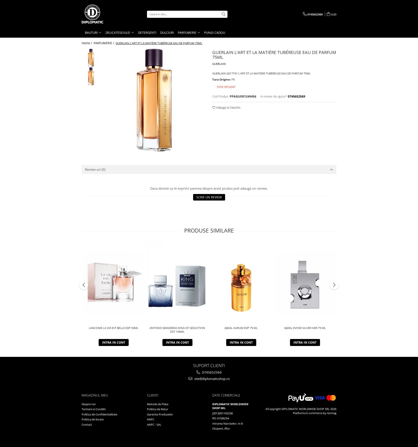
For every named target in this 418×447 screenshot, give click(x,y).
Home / (87, 43)
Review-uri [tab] (95, 169)
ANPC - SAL (154, 425)
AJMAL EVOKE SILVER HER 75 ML (305, 328)
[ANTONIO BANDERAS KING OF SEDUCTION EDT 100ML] (177, 282)
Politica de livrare (93, 419)
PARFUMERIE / (104, 43)
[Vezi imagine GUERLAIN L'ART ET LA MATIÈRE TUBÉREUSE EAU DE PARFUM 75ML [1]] (91, 76)
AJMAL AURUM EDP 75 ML (241, 328)
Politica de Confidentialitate (99, 414)
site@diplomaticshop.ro (211, 378)
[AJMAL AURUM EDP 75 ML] (241, 282)
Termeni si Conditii (94, 409)
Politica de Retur (157, 409)
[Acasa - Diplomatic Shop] (103, 14)
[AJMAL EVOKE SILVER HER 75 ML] (305, 282)
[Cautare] (224, 14)
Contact (87, 425)
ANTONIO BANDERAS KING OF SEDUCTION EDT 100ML (177, 330)
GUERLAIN (219, 64)
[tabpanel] (154, 100)
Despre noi (89, 404)
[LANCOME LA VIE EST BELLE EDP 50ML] (114, 282)
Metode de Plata (157, 404)
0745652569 (211, 372)
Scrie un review (209, 197)
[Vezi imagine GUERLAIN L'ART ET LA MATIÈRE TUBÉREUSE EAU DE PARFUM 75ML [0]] (91, 58)
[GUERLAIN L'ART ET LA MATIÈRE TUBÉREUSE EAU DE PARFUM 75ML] (154, 100)
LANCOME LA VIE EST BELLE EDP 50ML (113, 328)
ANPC (150, 419)
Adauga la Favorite (228, 107)
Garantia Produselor (160, 414)
